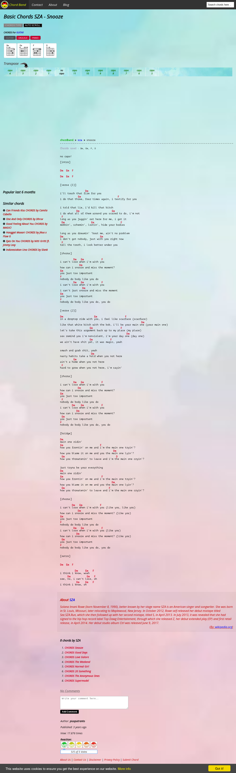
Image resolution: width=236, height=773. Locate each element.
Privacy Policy (112, 759)
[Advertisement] (146, 109)
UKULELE (22, 38)
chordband (66, 140)
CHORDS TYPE (13, 25)
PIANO (35, 38)
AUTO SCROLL (33, 25)
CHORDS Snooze (74, 647)
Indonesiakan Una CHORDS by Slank (27, 249)
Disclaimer (95, 759)
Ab (10, 71)
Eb (100, 71)
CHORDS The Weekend (77, 662)
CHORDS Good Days (76, 652)
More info (124, 768)
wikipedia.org (223, 627)
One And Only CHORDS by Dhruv (24, 219)
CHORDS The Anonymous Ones (82, 676)
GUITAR (10, 38)
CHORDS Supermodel (77, 680)
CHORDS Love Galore (77, 657)
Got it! (219, 768)
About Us (65, 759)
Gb (139, 71)
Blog (66, 5)
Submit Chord (130, 759)
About (53, 5)
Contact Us (80, 759)
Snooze (91, 140)
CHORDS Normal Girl (77, 666)
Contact (37, 5)
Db (74, 71)
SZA (80, 140)
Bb (36, 71)
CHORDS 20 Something (78, 671)
